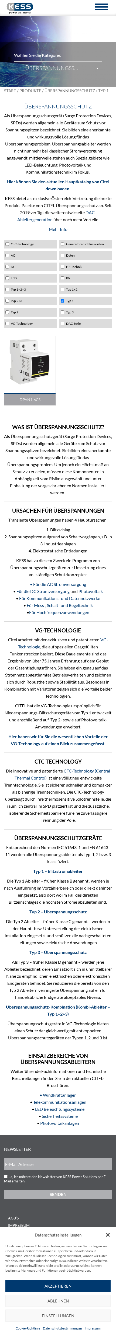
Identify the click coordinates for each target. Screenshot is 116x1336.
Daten (70, 255)
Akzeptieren (58, 1286)
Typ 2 (14, 312)
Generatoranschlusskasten (85, 244)
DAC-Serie (73, 323)
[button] (108, 1235)
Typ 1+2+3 (18, 289)
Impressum (93, 1328)
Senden (58, 1194)
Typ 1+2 (71, 289)
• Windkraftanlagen (58, 1095)
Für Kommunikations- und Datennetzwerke (59, 598)
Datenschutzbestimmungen (62, 1328)
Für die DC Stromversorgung (43, 591)
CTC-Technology (22, 244)
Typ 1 (70, 301)
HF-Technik (74, 267)
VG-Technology (22, 323)
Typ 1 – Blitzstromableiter (58, 871)
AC (13, 255)
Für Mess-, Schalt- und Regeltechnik (60, 605)
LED (14, 278)
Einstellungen (58, 1315)
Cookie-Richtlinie (28, 1328)
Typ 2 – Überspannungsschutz (58, 911)
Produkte (30, 90)
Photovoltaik (91, 591)
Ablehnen (58, 1300)
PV (68, 278)
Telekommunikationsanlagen (59, 1102)
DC (13, 267)
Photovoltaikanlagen (59, 1123)
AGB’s (13, 1218)
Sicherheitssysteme (60, 1116)
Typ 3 (70, 312)
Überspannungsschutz (70, 90)
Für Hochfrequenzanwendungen (59, 612)
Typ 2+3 (16, 301)
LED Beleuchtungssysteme (59, 1109)
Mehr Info (58, 229)
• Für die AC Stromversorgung (58, 584)
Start (10, 90)
